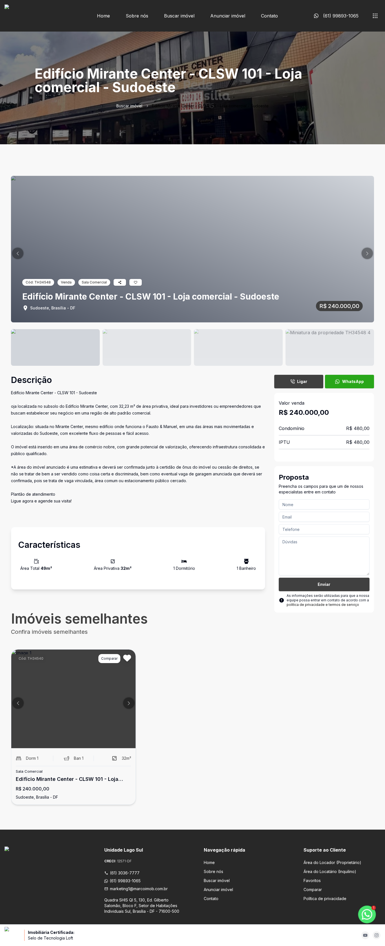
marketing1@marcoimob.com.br (139, 888)
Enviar (324, 584)
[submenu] (375, 16)
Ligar (302, 381)
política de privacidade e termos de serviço (323, 604)
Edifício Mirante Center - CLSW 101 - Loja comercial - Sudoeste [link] (210, 105)
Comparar (313, 889)
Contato (269, 16)
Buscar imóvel (179, 16)
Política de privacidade (325, 898)
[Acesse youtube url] (365, 935)
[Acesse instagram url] (376, 935)
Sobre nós (137, 16)
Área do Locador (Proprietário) (332, 862)
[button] (17, 253)
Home (103, 16)
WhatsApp (353, 381)
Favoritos (312, 880)
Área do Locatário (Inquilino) (330, 871)
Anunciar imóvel (227, 16)
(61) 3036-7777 (125, 872)
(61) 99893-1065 (125, 880)
